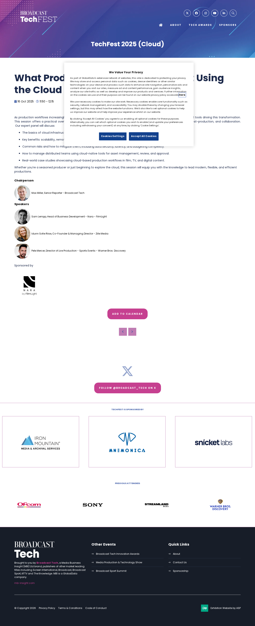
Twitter (187, 13)
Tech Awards (200, 25)
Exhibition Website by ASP (226, 608)
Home (161, 25)
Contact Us (180, 562)
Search (233, 13)
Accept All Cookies (143, 136)
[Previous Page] (123, 332)
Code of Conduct (96, 608)
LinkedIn (224, 13)
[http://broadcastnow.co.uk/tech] (34, 556)
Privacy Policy (47, 608)
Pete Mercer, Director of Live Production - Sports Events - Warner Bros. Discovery (78, 250)
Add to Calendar (127, 313)
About (175, 25)
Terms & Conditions (70, 608)
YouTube (214, 13)
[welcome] (38, 22)
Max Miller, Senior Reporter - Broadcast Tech (57, 193)
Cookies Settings (113, 136)
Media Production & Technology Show (119, 562)
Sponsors (228, 25)
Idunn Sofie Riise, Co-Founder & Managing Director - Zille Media (69, 233)
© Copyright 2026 (25, 608)
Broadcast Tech (47, 562)
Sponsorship (180, 571)
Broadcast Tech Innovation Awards (117, 554)
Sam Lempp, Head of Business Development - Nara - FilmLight (69, 216)
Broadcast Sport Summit (111, 571)
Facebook (196, 13)
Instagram (205, 13)
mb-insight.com (24, 583)
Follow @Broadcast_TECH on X (127, 388)
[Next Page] (132, 332)
